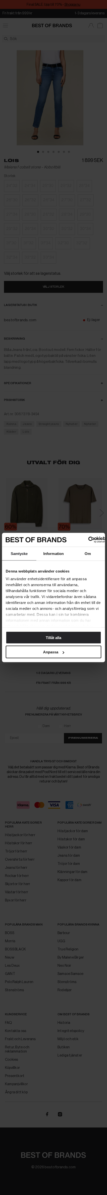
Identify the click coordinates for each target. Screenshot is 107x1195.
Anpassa (50, 652)
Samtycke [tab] (19, 553)
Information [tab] (53, 553)
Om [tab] (88, 553)
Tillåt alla (53, 637)
